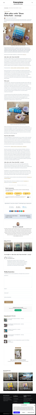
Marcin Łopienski (18, 226)
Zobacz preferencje (31, 412)
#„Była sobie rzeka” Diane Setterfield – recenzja (22, 19)
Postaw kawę (18, 310)
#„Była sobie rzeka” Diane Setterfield (10, 19)
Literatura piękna (7, 11)
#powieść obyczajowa (23, 20)
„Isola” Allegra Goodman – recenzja (27, 247)
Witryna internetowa (7, 297)
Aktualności (21, 377)
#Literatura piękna (17, 20)
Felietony (15, 401)
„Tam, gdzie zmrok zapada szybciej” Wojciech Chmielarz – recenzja (10, 389)
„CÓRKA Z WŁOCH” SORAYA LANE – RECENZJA (18, 146)
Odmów (23, 412)
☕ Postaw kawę (26, 403)
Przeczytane (18, 2)
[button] (34, 405)
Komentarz (6, 275)
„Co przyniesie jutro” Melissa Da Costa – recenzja (18, 247)
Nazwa (5, 288)
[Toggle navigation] (4, 2)
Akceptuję (16, 412)
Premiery (15, 403)
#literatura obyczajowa (11, 20)
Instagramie (14, 182)
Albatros (24, 54)
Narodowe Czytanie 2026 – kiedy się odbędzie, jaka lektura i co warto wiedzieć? (26, 379)
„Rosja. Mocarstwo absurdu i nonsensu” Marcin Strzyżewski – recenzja (25, 389)
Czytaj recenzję (18, 363)
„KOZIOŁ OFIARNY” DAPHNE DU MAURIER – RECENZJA (19, 67)
